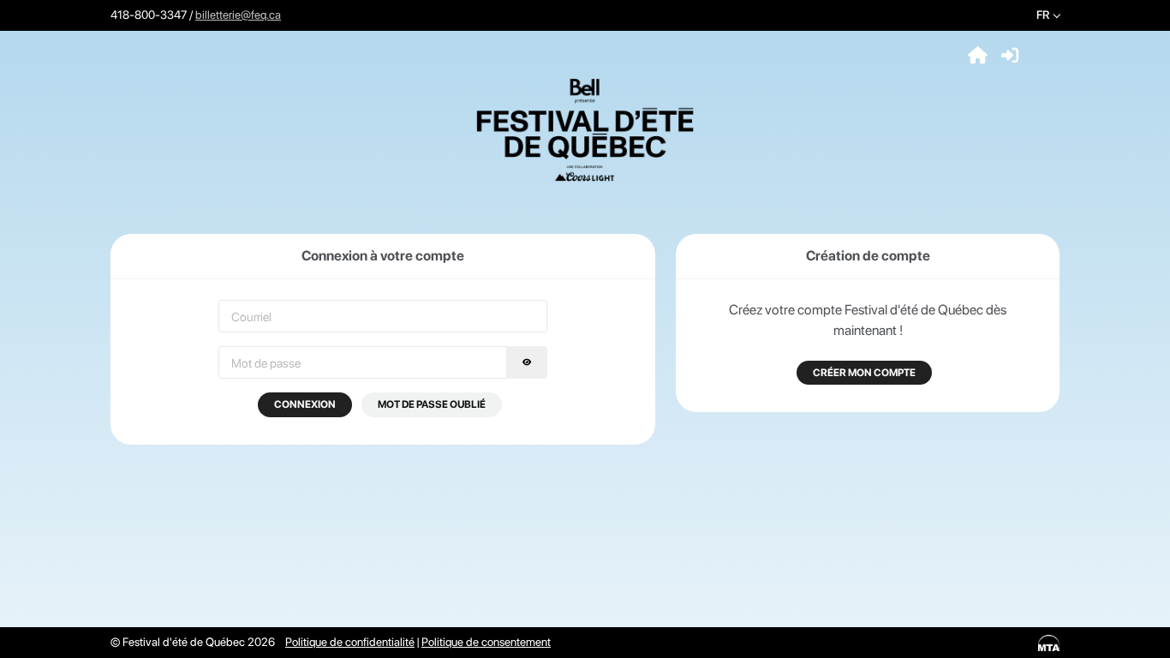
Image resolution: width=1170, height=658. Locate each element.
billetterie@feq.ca (238, 14)
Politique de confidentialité (350, 642)
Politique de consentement (486, 642)
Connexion (305, 404)
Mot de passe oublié (432, 404)
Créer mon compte (864, 373)
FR (1042, 14)
